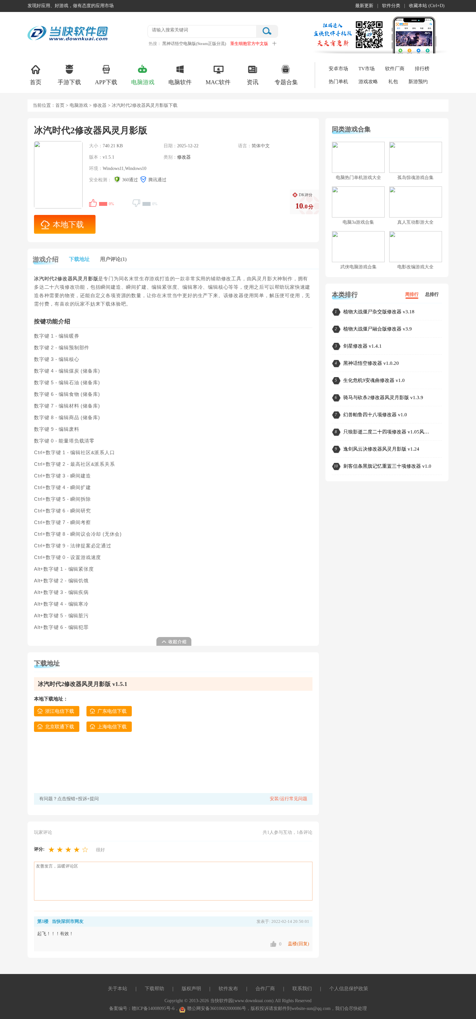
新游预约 (418, 81)
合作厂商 (265, 988)
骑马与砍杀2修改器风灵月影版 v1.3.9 (383, 397)
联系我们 (302, 988)
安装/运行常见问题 (288, 798)
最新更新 (364, 5)
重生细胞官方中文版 (249, 43)
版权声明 (191, 988)
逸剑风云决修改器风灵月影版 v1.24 (381, 449)
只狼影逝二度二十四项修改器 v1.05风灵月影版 (388, 431)
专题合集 (286, 82)
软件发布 (228, 988)
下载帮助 (154, 988)
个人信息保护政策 (348, 988)
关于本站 (117, 988)
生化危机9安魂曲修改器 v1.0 (374, 380)
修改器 (100, 105)
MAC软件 (218, 82)
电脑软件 (180, 82)
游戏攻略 (368, 81)
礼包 (393, 81)
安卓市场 (338, 68)
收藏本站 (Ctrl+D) (427, 5)
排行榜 (422, 68)
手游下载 (69, 82)
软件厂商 (394, 68)
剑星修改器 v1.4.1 (362, 346)
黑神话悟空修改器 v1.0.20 (371, 363)
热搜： (155, 43)
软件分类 (391, 5)
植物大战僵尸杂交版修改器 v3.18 (378, 311)
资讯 (252, 82)
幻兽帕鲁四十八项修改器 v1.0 (375, 414)
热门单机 (338, 81)
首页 (35, 82)
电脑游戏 (142, 82)
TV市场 (366, 68)
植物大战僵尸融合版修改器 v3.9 (377, 328)
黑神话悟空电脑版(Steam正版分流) (194, 43)
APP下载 (106, 82)
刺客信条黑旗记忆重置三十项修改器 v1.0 (387, 466)
